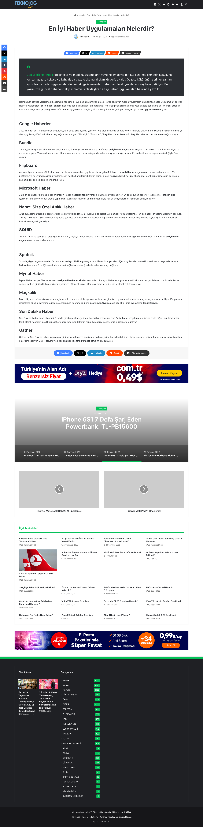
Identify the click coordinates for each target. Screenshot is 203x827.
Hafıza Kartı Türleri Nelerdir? (160, 587)
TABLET (66, 719)
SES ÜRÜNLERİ (70, 728)
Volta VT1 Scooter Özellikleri (76, 601)
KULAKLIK (68, 738)
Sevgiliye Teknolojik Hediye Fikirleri (37, 587)
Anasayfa (80, 15)
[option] (101, 424)
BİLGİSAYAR (69, 714)
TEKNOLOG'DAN (70, 782)
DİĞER (66, 704)
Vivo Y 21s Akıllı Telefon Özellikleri (163, 601)
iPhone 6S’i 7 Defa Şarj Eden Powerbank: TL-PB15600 (102, 423)
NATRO (127, 812)
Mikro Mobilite (69, 791)
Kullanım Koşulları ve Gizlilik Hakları (116, 817)
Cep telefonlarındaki (40, 74)
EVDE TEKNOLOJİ (72, 743)
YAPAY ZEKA (69, 767)
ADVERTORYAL (70, 786)
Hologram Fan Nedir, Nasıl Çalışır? (36, 615)
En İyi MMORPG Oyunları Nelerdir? (121, 601)
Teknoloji (91, 15)
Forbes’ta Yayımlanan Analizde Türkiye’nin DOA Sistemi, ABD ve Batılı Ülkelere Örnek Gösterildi (26, 701)
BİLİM (65, 772)
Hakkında (75, 817)
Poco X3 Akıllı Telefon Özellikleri (78, 615)
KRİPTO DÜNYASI (71, 777)
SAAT (65, 748)
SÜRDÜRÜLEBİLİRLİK (73, 796)
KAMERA (67, 733)
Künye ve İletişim (90, 817)
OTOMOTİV (68, 758)
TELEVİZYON (69, 724)
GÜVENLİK (68, 762)
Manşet (66, 685)
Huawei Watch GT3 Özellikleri (161, 615)
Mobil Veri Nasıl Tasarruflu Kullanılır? (122, 552)
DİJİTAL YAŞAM (70, 694)
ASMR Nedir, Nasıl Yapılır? (117, 615)
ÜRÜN (65, 699)
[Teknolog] (26, 4)
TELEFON (67, 709)
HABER (66, 680)
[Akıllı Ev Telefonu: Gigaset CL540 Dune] (38, 560)
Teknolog (83, 37)
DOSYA (66, 753)
